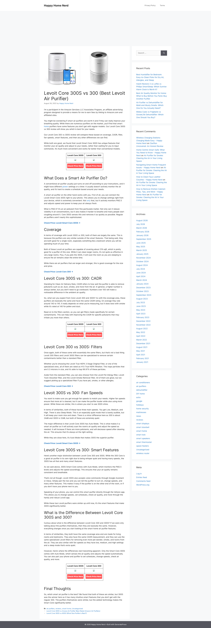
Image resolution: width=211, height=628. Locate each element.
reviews (58, 608)
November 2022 (143, 325)
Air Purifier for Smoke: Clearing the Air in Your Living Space (149, 158)
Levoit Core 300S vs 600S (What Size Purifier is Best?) (66, 613)
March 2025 (141, 250)
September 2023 (143, 295)
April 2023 (140, 314)
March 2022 (141, 340)
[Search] (164, 53)
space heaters (142, 446)
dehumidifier (141, 390)
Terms (162, 5)
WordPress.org (142, 485)
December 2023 (143, 287)
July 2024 (140, 269)
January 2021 (142, 362)
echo (138, 397)
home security (142, 409)
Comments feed (143, 481)
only (88, 200)
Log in (139, 474)
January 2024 (142, 284)
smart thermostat (144, 442)
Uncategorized (77, 608)
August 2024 (142, 265)
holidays (140, 405)
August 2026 (142, 220)
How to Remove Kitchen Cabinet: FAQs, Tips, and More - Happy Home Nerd (151, 192)
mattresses (141, 412)
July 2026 (140, 224)
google (139, 401)
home (46, 126)
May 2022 (140, 332)
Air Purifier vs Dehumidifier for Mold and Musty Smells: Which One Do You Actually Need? (149, 105)
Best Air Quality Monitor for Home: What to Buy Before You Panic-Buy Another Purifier (151, 96)
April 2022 (140, 336)
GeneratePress (120, 624)
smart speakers (143, 438)
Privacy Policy (150, 5)
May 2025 (140, 246)
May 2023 (140, 310)
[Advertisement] (105, 27)
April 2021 (140, 355)
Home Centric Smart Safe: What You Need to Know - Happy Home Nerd (151, 153)
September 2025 (143, 239)
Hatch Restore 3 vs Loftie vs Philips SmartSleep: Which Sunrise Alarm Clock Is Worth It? (151, 87)
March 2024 (141, 280)
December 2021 (143, 343)
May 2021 (140, 351)
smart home (66, 608)
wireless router (142, 453)
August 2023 (142, 299)
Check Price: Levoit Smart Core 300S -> (62, 223)
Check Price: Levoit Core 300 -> (58, 272)
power (65, 187)
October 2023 (142, 291)
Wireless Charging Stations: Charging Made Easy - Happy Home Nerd (149, 140)
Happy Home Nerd (56, 5)
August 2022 (142, 328)
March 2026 (141, 228)
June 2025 (141, 243)
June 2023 (141, 306)
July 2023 (140, 302)
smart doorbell (142, 427)
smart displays (142, 423)
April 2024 (140, 276)
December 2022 (143, 321)
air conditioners (143, 382)
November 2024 (143, 258)
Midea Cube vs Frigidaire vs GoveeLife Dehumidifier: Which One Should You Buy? (150, 115)
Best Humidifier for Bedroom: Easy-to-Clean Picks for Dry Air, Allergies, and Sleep (150, 77)
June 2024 (141, 273)
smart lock (141, 435)
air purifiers (50, 608)
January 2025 (142, 254)
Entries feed (141, 477)
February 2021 (142, 358)
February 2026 (142, 232)
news (138, 416)
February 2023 (142, 317)
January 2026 (142, 235)
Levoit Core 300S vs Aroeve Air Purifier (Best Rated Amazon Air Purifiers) (73, 611)
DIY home (140, 394)
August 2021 (141, 347)
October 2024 (142, 261)
